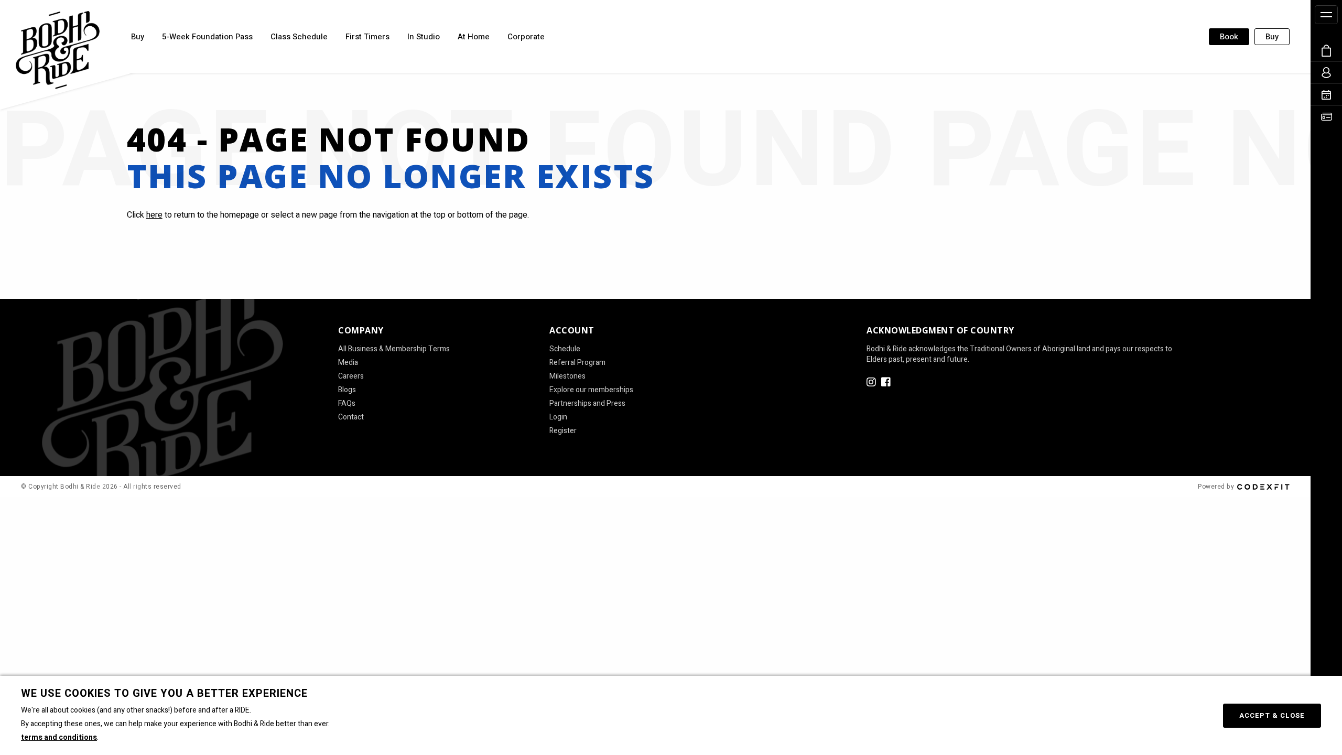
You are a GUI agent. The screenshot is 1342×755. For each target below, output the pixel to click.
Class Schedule (299, 36)
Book (1229, 36)
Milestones (567, 376)
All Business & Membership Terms (394, 349)
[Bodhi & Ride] (58, 49)
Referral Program (577, 363)
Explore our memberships (591, 390)
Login (558, 417)
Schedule (564, 349)
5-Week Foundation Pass (207, 36)
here (154, 215)
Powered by (1216, 486)
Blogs (347, 390)
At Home (474, 36)
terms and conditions (59, 737)
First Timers (367, 36)
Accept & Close (1272, 715)
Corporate (526, 36)
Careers (351, 376)
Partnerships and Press (587, 403)
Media (348, 363)
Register (563, 431)
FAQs (346, 403)
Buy (137, 36)
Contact (351, 417)
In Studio (423, 36)
